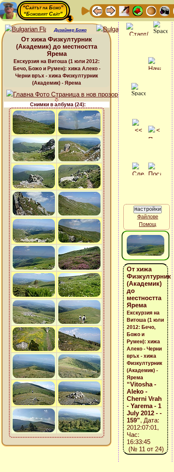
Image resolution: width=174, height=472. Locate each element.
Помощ (147, 224)
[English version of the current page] (25, 29)
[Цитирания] (138, 10)
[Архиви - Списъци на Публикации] (124, 10)
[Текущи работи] (151, 10)
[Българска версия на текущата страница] (116, 29)
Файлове (147, 217)
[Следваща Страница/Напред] (111, 10)
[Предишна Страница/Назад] (97, 10)
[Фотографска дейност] (165, 10)
